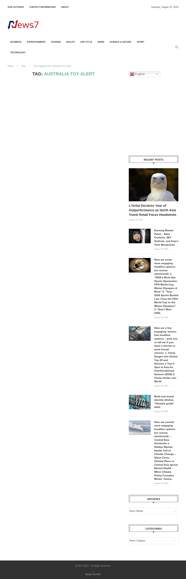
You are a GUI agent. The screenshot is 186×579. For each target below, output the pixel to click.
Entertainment (36, 42)
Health (70, 42)
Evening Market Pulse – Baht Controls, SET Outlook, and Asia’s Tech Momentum (166, 237)
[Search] (176, 47)
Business (16, 42)
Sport (140, 42)
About (65, 7)
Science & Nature (120, 42)
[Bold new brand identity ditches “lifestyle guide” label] (140, 402)
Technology (18, 52)
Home (10, 65)
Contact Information (42, 7)
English (139, 74)
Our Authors (16, 7)
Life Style (86, 42)
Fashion (56, 42)
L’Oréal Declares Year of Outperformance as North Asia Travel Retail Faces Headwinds (152, 210)
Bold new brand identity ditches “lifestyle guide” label (164, 402)
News (101, 42)
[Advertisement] (112, 24)
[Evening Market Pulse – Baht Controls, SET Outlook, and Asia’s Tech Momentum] (140, 236)
